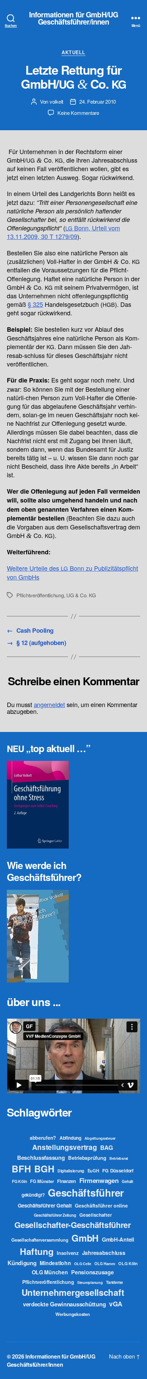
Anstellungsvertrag (64, 1147)
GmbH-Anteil (118, 1239)
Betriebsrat (118, 1158)
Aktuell (73, 52)
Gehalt (127, 1181)
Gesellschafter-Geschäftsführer (72, 1224)
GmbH (84, 1237)
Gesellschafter (95, 1214)
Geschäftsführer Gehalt (45, 1205)
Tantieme (114, 1282)
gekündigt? (33, 1194)
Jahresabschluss (103, 1253)
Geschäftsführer (86, 1192)
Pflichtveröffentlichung (40, 595)
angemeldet (49, 704)
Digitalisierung (70, 1171)
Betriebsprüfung (87, 1157)
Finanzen (66, 1181)
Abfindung (70, 1138)
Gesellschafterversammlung (39, 1239)
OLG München (50, 1272)
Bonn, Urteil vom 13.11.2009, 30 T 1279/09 (63, 232)
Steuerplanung (90, 1282)
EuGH (93, 1171)
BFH (21, 1168)
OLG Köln (128, 1263)
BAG (106, 1147)
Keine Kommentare (78, 112)
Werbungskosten (72, 1314)
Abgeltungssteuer (100, 1138)
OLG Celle (82, 1263)
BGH (44, 1168)
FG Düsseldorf (118, 1170)
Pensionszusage (92, 1272)
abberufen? (43, 1137)
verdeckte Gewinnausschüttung (64, 1304)
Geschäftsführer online (101, 1205)
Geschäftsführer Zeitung (55, 1215)
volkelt (56, 101)
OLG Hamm (104, 1263)
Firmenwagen (99, 1180)
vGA (115, 1303)
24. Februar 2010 (97, 101)
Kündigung (22, 1263)
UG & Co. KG (81, 595)
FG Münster (42, 1181)
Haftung (36, 1251)
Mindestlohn (55, 1263)
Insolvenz (68, 1252)
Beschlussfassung (41, 1157)
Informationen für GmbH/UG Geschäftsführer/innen (73, 18)
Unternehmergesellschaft (73, 1292)
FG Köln (19, 1181)
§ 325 (35, 304)
